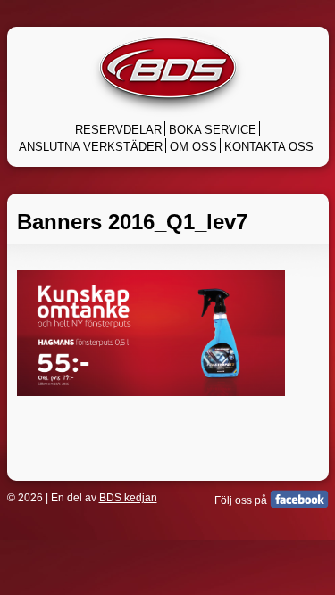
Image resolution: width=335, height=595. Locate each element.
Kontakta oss (269, 147)
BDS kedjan (128, 498)
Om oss (193, 147)
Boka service (212, 130)
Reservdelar (118, 130)
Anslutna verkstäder (91, 147)
